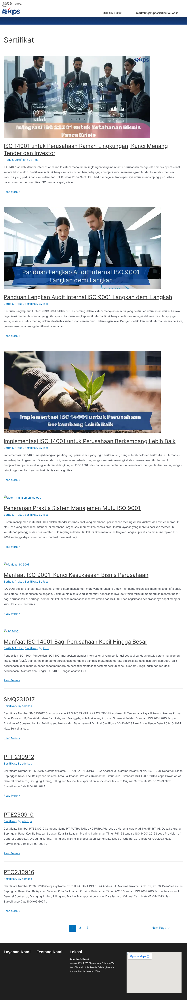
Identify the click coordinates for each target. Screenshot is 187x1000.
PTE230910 (19, 814)
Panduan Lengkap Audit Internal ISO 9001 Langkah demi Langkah (88, 297)
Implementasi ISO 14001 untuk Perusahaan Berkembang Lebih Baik (89, 441)
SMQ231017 (19, 699)
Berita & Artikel (13, 303)
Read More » (12, 192)
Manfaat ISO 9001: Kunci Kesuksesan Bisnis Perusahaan (76, 575)
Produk (8, 159)
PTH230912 (19, 757)
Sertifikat (20, 159)
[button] (18, 961)
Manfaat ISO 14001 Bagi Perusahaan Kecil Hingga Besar (75, 641)
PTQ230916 (19, 872)
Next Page (161, 927)
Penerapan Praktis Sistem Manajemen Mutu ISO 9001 (72, 508)
